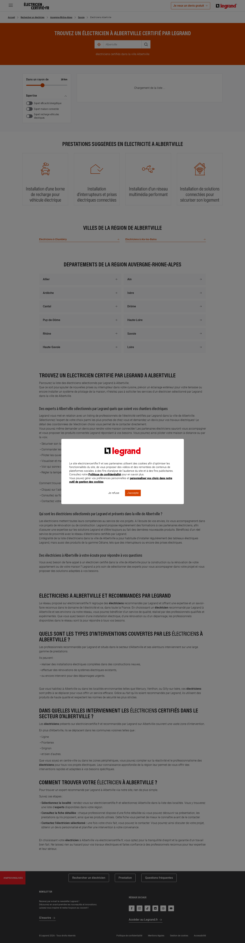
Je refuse (113, 493)
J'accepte (133, 493)
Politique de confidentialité (104, 474)
